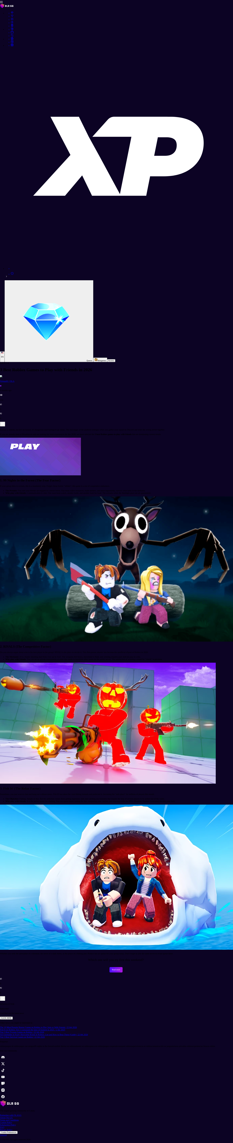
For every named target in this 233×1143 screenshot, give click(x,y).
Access (111, 361)
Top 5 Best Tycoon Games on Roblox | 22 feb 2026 (22, 1032)
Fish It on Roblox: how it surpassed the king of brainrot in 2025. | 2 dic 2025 (32, 1030)
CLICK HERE (6, 1018)
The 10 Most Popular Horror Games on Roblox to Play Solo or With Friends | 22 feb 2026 (38, 1027)
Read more (116, 970)
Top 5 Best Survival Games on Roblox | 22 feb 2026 (22, 1037)
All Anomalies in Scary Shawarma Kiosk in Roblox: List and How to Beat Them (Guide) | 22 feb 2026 (44, 1034)
